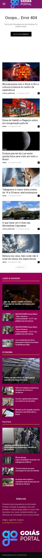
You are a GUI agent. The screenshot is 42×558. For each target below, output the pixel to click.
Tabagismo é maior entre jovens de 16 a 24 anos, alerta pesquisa (19, 191)
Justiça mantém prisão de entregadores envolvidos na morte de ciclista (20, 447)
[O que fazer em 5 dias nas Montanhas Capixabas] (21, 210)
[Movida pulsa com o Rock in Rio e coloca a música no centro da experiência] (21, 71)
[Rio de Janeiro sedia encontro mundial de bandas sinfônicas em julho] (21, 297)
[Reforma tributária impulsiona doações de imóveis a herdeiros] (8, 391)
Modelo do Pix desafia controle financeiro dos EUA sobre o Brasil (27, 412)
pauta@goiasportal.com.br (12, 522)
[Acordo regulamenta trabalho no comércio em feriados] (8, 402)
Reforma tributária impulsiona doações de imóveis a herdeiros (26, 390)
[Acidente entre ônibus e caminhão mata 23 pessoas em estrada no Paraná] (8, 482)
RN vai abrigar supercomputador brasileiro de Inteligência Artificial (27, 460)
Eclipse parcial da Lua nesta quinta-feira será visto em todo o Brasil (20, 156)
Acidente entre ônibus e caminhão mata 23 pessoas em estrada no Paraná (27, 481)
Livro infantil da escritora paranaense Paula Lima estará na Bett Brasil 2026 (26, 342)
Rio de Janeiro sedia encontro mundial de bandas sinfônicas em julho (19, 304)
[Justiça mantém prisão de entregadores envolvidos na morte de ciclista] (21, 440)
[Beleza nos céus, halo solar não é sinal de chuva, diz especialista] (21, 243)
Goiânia (5, 80)
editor (4, 126)
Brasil (4, 149)
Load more (20, 267)
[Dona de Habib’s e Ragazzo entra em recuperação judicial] (21, 107)
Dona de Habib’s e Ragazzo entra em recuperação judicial (20, 122)
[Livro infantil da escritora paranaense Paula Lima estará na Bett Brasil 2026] (8, 343)
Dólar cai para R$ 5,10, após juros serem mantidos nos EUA (19, 378)
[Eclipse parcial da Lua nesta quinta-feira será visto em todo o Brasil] (21, 141)
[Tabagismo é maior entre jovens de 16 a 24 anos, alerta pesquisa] (21, 177)
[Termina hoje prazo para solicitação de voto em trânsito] (8, 471)
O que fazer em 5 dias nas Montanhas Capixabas (16, 224)
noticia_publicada (8, 93)
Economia (6, 116)
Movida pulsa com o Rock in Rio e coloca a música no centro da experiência (20, 87)
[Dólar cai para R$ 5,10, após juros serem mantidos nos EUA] (21, 371)
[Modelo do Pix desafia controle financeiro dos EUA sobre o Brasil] (8, 413)
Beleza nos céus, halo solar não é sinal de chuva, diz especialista (20, 257)
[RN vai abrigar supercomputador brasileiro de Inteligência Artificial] (8, 460)
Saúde (5, 185)
